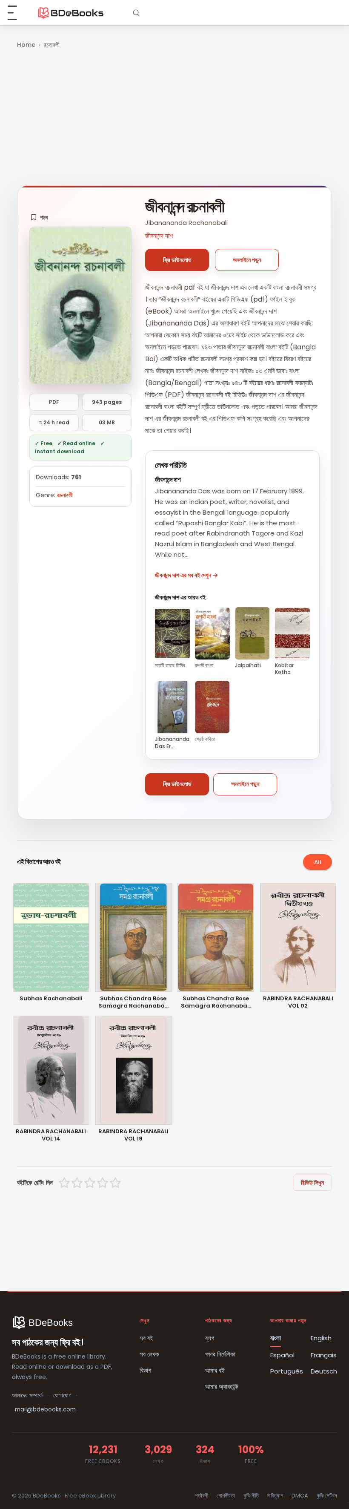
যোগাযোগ (62, 1395)
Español (282, 1355)
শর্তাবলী (201, 1496)
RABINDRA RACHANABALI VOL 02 (298, 1002)
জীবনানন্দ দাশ (159, 236)
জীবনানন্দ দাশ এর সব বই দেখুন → (186, 575)
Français (324, 1355)
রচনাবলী (52, 44)
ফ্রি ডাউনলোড (177, 260)
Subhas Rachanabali (51, 998)
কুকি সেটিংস (327, 1496)
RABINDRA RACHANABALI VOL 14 (51, 1135)
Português (286, 1371)
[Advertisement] (174, 118)
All (317, 862)
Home (26, 44)
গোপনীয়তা (226, 1496)
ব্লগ (209, 1337)
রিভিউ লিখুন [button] (312, 1182)
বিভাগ (145, 1370)
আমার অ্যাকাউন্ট (221, 1386)
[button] (39, 217)
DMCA (300, 1496)
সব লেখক (149, 1354)
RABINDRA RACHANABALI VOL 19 (133, 1135)
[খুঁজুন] (136, 12)
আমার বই (215, 1370)
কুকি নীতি (251, 1496)
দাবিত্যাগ (275, 1496)
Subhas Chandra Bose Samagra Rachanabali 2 (133, 1002)
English (321, 1337)
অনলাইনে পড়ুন (247, 260)
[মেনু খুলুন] (17, 12)
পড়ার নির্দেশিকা (220, 1354)
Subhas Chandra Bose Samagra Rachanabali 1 (216, 1002)
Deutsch (324, 1371)
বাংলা (275, 1337)
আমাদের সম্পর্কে (27, 1395)
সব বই (146, 1337)
